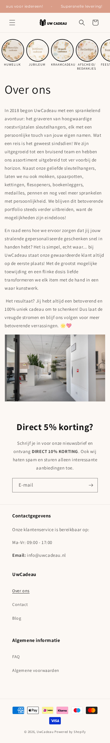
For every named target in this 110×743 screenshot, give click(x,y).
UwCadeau (45, 732)
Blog (16, 618)
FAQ (16, 656)
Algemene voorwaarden (35, 670)
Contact (20, 604)
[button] (12, 22)
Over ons (21, 590)
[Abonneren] (90, 485)
